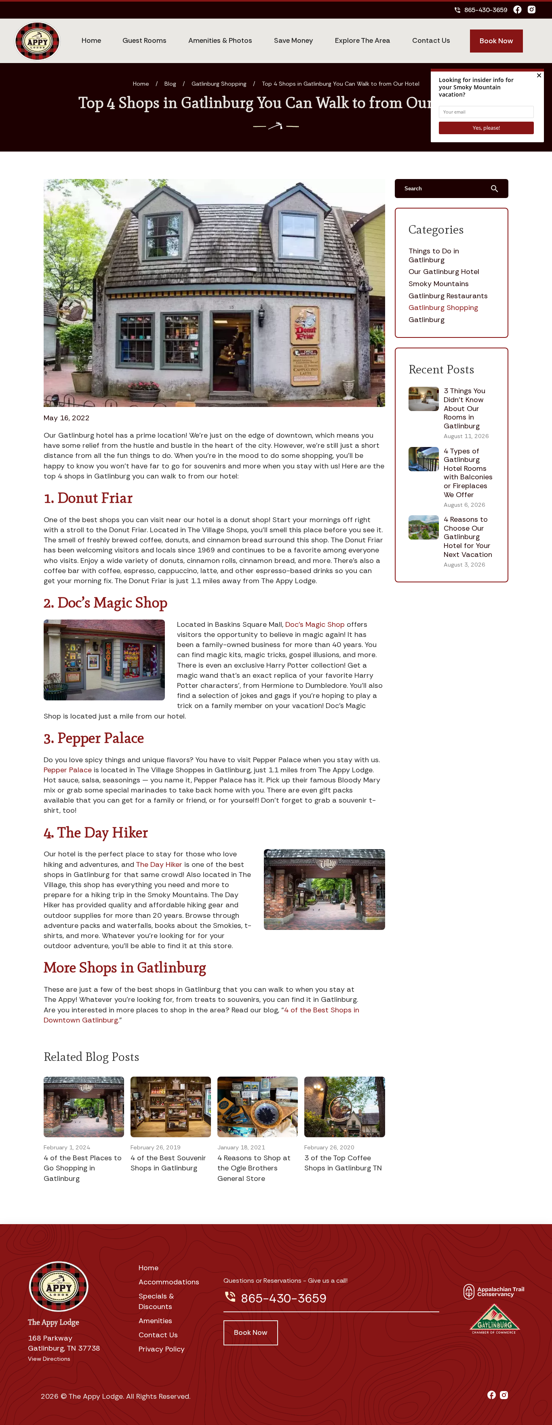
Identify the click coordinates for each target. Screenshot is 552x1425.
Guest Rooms (144, 40)
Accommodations (169, 1282)
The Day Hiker (159, 864)
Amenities (155, 1321)
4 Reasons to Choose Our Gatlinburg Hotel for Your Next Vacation (468, 536)
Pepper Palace (68, 770)
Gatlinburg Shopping (219, 83)
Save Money (293, 40)
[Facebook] (517, 10)
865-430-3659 (480, 10)
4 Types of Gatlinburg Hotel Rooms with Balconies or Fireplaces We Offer (468, 473)
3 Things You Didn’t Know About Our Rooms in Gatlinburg (464, 408)
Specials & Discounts (156, 1301)
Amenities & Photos (220, 40)
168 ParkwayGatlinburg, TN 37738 (64, 1343)
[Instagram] (532, 10)
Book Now (496, 41)
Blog (170, 83)
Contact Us (431, 40)
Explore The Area (362, 40)
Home (91, 40)
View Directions (49, 1358)
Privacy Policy (162, 1349)
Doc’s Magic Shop (315, 624)
